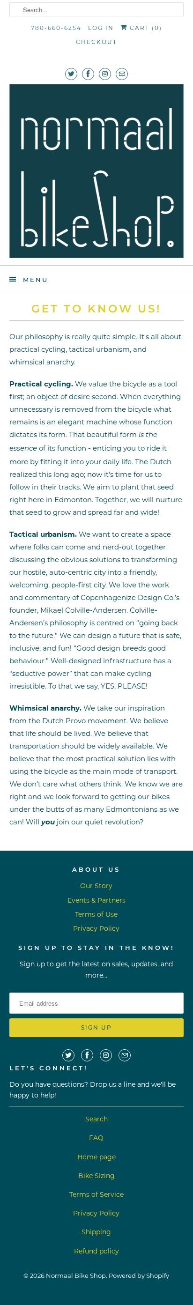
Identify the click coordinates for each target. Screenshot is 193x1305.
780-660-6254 (56, 27)
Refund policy (96, 1251)
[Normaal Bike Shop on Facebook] (88, 73)
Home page (96, 1157)
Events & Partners (96, 900)
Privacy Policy (96, 928)
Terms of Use (96, 914)
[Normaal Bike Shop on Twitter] (71, 73)
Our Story (96, 886)
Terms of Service (96, 1194)
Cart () (144, 27)
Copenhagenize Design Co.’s (130, 597)
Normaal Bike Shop (76, 1275)
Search (96, 1119)
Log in (101, 27)
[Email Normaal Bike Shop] (122, 73)
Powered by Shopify (139, 1275)
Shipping (96, 1232)
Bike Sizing (96, 1176)
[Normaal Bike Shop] (96, 171)
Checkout (96, 41)
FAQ (96, 1138)
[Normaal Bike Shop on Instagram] (105, 73)
